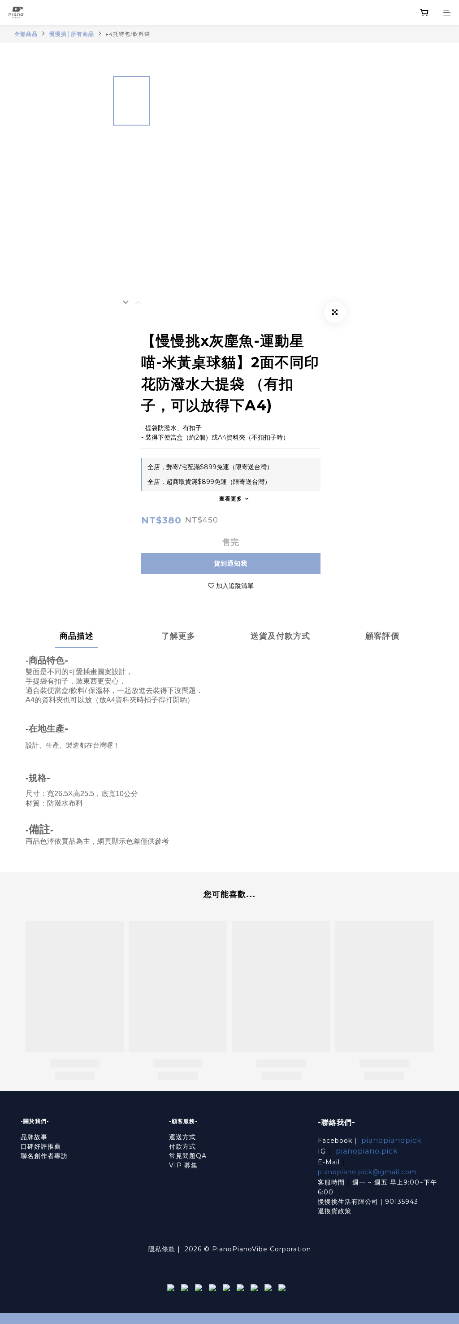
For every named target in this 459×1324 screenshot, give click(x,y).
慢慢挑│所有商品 (71, 33)
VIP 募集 (183, 1165)
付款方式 (182, 1146)
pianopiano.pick (367, 1151)
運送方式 (182, 1137)
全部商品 (26, 33)
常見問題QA (188, 1156)
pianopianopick (391, 1140)
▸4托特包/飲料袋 (128, 33)
